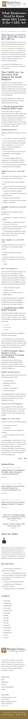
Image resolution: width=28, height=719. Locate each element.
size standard (15, 145)
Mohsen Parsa (13, 31)
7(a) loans (6, 325)
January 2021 (7, 601)
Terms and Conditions (6, 712)
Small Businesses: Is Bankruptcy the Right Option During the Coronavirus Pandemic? (13, 472)
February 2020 (7, 628)
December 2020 (8, 603)
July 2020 (6, 615)
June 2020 (6, 618)
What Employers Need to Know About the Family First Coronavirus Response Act (13, 488)
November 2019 (8, 633)
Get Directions (5, 706)
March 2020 (7, 625)
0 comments (23, 31)
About (2, 680)
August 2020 (7, 613)
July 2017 (6, 635)
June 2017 (6, 637)
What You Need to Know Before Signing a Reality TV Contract (13, 503)
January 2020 (7, 630)
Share (21, 458)
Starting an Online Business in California (14, 582)
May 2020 (6, 620)
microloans (6, 330)
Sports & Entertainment (7, 687)
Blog (18, 31)
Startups (3, 684)
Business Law (4, 682)
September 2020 (8, 610)
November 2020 (8, 606)
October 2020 (7, 608)
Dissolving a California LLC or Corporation (14, 589)
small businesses (13, 50)
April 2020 (6, 623)
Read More (4, 477)
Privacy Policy (15, 712)
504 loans (6, 327)
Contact (3, 689)
